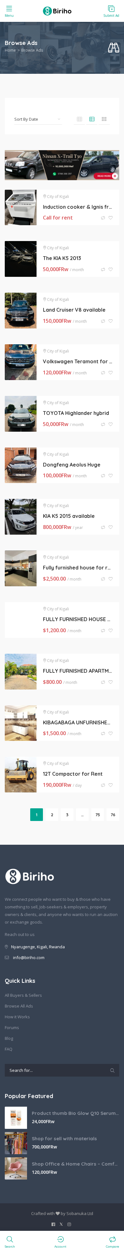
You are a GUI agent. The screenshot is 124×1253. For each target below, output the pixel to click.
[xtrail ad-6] (62, 165)
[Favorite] (110, 218)
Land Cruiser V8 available (74, 310)
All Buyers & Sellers (23, 995)
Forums (12, 1027)
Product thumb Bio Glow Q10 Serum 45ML (75, 1113)
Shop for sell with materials (64, 1138)
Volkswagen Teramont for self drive (78, 361)
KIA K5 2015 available (69, 516)
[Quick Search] (113, 48)
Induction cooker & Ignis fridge (78, 207)
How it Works (17, 1017)
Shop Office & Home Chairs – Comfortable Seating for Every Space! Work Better (75, 1164)
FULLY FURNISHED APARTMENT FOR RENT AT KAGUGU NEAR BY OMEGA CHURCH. (78, 671)
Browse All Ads (19, 1006)
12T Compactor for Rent (73, 774)
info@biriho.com (29, 957)
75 (97, 814)
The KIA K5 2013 (62, 258)
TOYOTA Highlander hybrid (76, 413)
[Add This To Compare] (103, 218)
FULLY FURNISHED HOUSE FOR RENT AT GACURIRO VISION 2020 (78, 619)
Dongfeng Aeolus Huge (71, 464)
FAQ (8, 1049)
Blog (9, 1038)
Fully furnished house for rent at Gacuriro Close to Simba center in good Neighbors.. (78, 567)
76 (113, 814)
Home (10, 50)
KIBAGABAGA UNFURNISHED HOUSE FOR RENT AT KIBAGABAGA (78, 722)
